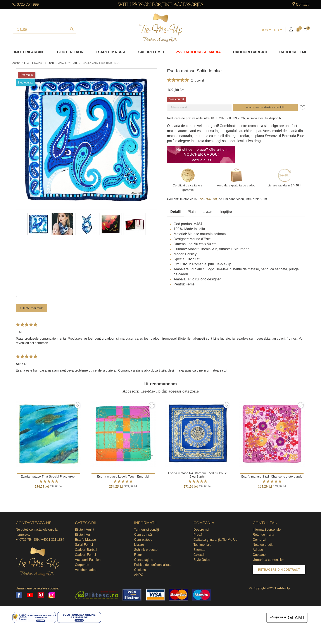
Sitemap (199, 549)
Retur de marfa (263, 534)
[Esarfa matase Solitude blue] (38, 224)
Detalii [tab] (175, 212)
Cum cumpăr (143, 534)
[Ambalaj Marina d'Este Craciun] (134, 224)
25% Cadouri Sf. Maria (198, 52)
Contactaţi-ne (143, 559)
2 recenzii (197, 80)
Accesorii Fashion (87, 559)
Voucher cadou (85, 570)
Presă (197, 534)
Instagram (51, 595)
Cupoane (259, 554)
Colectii (198, 554)
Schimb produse (145, 549)
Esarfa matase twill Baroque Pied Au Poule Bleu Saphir (197, 474)
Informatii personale (267, 529)
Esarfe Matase (111, 52)
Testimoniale (202, 544)
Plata (192, 212)
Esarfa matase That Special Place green (48, 476)
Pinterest (41, 595)
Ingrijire (226, 212)
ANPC (138, 575)
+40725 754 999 (27, 539)
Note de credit (263, 544)
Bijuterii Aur (70, 52)
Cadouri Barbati (250, 52)
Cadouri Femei (294, 52)
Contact (302, 4)
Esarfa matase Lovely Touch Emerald (123, 476)
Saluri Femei (151, 52)
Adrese (258, 549)
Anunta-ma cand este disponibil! (265, 107)
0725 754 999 (28, 4)
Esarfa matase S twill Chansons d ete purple (271, 476)
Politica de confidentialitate (152, 564)
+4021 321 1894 (52, 539)
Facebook (19, 595)
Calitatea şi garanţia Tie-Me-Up (215, 539)
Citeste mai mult (31, 308)
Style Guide (201, 559)
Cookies (140, 570)
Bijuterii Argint (28, 52)
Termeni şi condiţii (146, 529)
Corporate (82, 564)
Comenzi (259, 539)
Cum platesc (143, 539)
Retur (138, 554)
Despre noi (201, 529)
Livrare (208, 212)
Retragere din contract (279, 569)
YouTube (30, 595)
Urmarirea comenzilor (268, 559)
